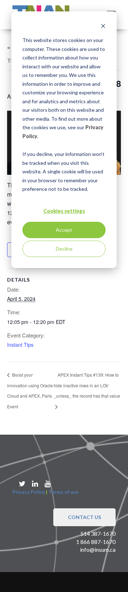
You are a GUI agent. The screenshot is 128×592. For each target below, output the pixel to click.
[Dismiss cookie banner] (103, 26)
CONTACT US (84, 517)
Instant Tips (20, 344)
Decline (64, 249)
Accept (64, 230)
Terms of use (63, 492)
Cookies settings (64, 211)
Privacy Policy (28, 492)
